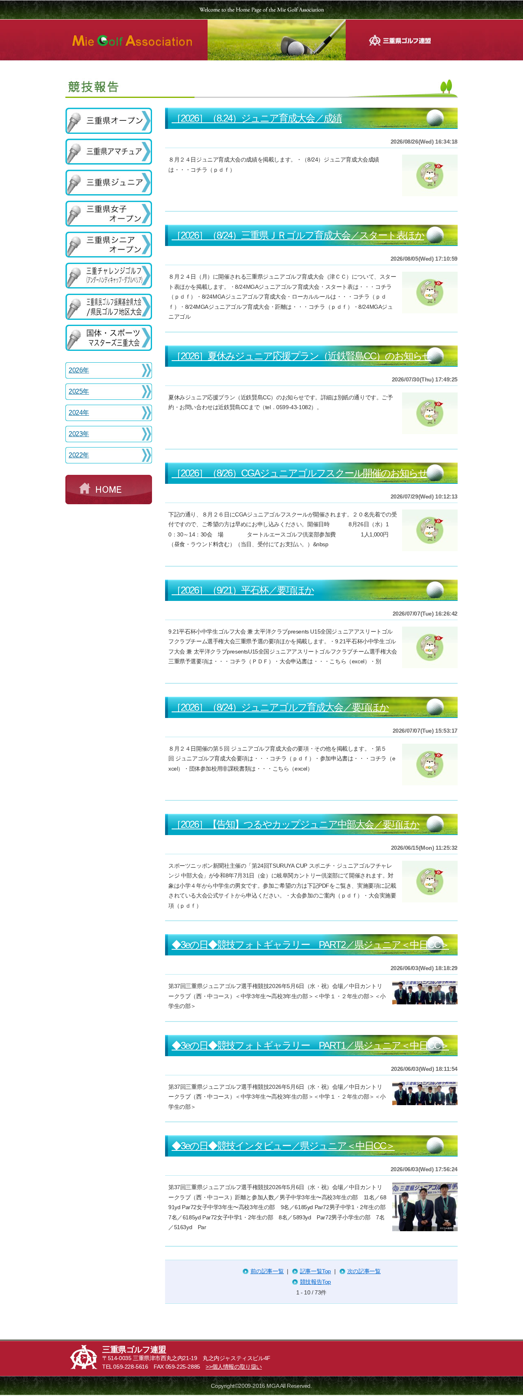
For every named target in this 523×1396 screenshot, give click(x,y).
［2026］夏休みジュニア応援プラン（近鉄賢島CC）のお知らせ (301, 355)
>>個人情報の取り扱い (234, 1366)
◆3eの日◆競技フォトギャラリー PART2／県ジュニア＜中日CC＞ (310, 944)
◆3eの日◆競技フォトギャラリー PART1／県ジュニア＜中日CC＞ (310, 1045)
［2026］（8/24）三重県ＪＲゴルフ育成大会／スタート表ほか (298, 235)
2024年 (79, 412)
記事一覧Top (315, 1271)
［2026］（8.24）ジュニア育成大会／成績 (257, 118)
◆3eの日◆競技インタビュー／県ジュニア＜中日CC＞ (283, 1145)
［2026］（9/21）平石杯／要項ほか (243, 590)
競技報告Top (315, 1282)
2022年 (79, 455)
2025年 (79, 391)
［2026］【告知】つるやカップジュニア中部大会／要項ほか (295, 824)
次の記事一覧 (364, 1271)
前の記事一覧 (267, 1271)
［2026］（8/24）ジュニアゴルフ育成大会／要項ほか (280, 707)
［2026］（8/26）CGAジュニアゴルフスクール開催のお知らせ (299, 473)
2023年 (79, 433)
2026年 (79, 370)
